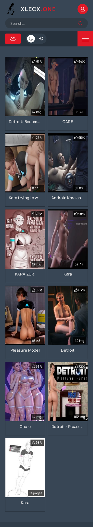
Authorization (83, 9)
